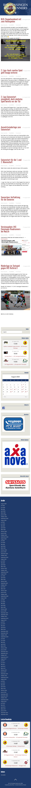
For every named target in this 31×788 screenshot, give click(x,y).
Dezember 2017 (4, 651)
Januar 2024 (3, 551)
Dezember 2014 (4, 712)
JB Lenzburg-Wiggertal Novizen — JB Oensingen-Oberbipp (15, 728)
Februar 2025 (4, 531)
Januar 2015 (3, 710)
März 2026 (3, 513)
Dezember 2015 (4, 694)
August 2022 (3, 574)
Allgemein (11, 25)
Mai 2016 (3, 684)
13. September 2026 (15, 760)
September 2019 (4, 618)
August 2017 (3, 659)
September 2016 (4, 677)
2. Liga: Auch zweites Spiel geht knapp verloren (11, 71)
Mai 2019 (3, 625)
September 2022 (4, 572)
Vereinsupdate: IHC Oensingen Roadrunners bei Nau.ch (10, 229)
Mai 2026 (3, 509)
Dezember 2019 (4, 612)
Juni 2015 (3, 703)
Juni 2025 (3, 524)
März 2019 (3, 629)
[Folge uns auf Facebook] (3, 408)
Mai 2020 (3, 603)
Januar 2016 (3, 692)
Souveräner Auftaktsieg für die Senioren (10, 198)
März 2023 (3, 566)
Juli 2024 (3, 540)
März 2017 (3, 668)
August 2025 (3, 520)
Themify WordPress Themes (20, 784)
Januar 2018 (3, 649)
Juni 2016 (3, 683)
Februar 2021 (4, 590)
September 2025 (4, 518)
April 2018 (3, 644)
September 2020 (4, 596)
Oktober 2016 (4, 675)
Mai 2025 (3, 526)
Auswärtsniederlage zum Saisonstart (11, 128)
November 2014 (4, 714)
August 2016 (3, 679)
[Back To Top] (15, 779)
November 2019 (4, 614)
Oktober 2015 (4, 697)
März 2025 (3, 529)
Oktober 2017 (4, 655)
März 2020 (3, 607)
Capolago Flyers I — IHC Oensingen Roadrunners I (15, 356)
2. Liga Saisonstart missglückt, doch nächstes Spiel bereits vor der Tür (11, 99)
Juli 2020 (3, 599)
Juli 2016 (3, 681)
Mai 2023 (3, 562)
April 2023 (3, 564)
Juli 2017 (3, 660)
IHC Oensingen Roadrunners (15, 783)
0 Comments (18, 25)
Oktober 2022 (4, 570)
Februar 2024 (4, 550)
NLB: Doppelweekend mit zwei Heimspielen (11, 20)
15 (22, 387)
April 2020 (3, 605)
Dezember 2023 (4, 553)
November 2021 (4, 583)
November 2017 (4, 653)
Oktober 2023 (4, 555)
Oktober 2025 (4, 516)
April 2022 (3, 577)
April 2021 (3, 586)
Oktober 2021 (4, 585)
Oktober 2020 (4, 594)
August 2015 (3, 701)
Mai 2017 (3, 664)
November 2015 (4, 696)
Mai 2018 (3, 642)
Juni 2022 (3, 575)
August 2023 (3, 559)
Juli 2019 (3, 622)
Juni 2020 (3, 601)
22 (22, 389)
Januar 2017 (3, 672)
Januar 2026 (3, 514)
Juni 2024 (3, 542)
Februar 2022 (4, 581)
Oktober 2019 (4, 616)
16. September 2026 (15, 750)
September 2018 (4, 636)
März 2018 (3, 646)
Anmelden (3, 775)
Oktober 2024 (4, 535)
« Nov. (5, 396)
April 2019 (3, 627)
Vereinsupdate (4, 239)
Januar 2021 (3, 592)
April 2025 (3, 527)
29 (22, 391)
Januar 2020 (3, 611)
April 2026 (3, 511)
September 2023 (4, 557)
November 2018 (4, 633)
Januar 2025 (3, 533)
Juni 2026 (3, 507)
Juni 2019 (3, 623)
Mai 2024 (3, 544)
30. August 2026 (15, 359)
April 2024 (3, 546)
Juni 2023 (3, 561)
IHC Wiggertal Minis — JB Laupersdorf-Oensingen (15, 364)
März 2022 (3, 579)
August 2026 (3, 503)
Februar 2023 (4, 568)
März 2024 (3, 548)
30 (25, 391)
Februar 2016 (4, 690)
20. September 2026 (15, 732)
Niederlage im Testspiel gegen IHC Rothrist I (10, 267)
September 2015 (4, 699)
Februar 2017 (4, 670)
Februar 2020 (4, 609)
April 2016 (3, 686)
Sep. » (26, 396)
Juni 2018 (3, 640)
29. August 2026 (15, 341)
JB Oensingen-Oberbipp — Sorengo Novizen (15, 746)
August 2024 (3, 538)
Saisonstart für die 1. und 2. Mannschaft (11, 161)
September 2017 (4, 657)
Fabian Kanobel (4, 25)
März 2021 (3, 588)
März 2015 (3, 708)
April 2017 (3, 666)
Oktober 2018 (4, 635)
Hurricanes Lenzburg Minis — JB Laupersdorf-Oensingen (15, 737)
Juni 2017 (3, 662)
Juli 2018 (3, 638)
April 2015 (3, 707)
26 (10, 391)
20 (14, 389)
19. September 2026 (15, 741)
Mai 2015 (3, 705)
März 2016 (3, 688)
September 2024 (4, 537)
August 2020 (3, 598)
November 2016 (4, 673)
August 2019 (3, 620)
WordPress (12, 784)
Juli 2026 (3, 505)
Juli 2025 (3, 522)
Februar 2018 (4, 647)
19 (10, 389)
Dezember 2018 (4, 631)
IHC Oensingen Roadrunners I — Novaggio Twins (15, 765)
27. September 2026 (15, 723)
